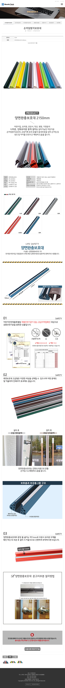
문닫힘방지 (51, 22)
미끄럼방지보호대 (27, 22)
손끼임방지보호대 (8, 22)
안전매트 (58, 22)
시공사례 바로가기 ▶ (32, 43)
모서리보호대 (18, 22)
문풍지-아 (44, 22)
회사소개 (28, 684)
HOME (62, 1)
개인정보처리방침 (35, 684)
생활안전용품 (36, 22)
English (57, 1)
